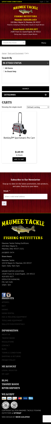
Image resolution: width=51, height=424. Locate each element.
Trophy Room (8, 338)
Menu (43, 43)
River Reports (11, 388)
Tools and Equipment (15, 53)
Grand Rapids (18, 29)
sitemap (17, 413)
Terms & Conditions (11, 352)
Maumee (18, 19)
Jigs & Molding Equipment (14, 317)
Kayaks (5, 309)
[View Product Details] (19, 124)
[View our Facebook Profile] (4, 294)
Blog (4, 349)
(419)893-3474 (8, 252)
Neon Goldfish (23, 417)
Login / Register (9, 370)
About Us (6, 334)
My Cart (5, 374)
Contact (6, 345)
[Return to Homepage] (25, 11)
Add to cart (19, 159)
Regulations (8, 342)
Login (41, 2)
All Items (9, 68)
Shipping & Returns (11, 356)
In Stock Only (10, 71)
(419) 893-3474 (30, 19)
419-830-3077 (32, 29)
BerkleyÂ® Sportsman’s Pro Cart (19, 137)
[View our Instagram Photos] (8, 294)
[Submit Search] (24, 43)
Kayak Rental (8, 313)
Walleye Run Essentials (13, 324)
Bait (4, 306)
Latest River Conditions (11, 1)
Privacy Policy (8, 360)
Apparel (5, 302)
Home (4, 53)
